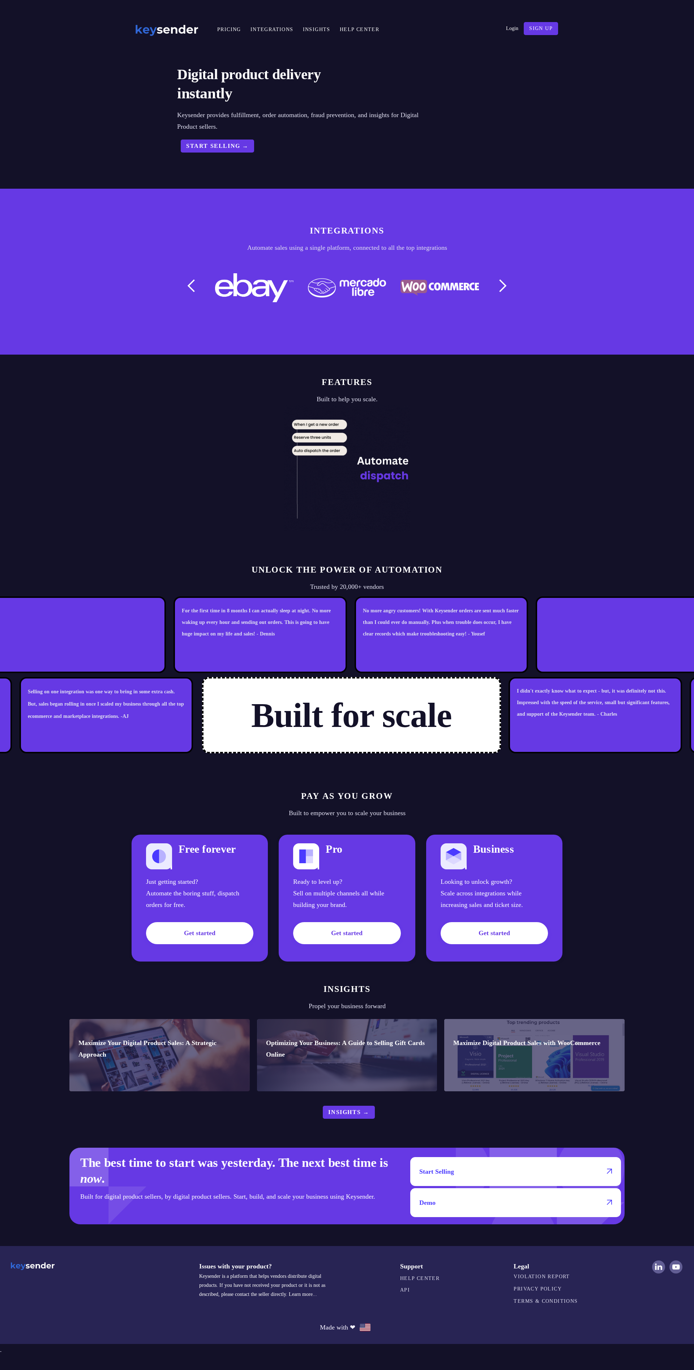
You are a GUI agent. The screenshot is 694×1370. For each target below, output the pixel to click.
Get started (199, 933)
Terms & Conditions (546, 1301)
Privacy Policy (538, 1289)
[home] (166, 28)
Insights (316, 29)
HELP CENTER (359, 29)
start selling (217, 146)
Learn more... (303, 1294)
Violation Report (542, 1276)
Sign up (541, 28)
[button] (191, 285)
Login (512, 28)
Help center (420, 1278)
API (405, 1290)
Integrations (272, 29)
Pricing (229, 29)
